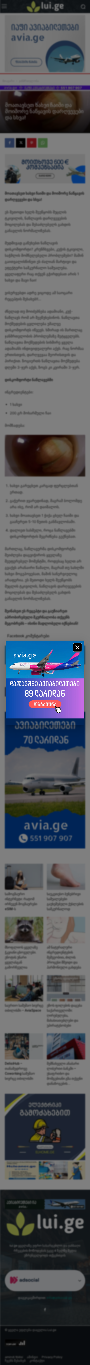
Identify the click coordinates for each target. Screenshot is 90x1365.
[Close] (77, 647)
